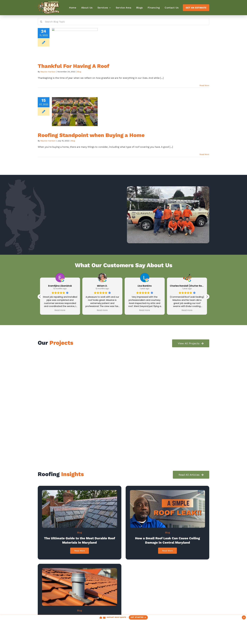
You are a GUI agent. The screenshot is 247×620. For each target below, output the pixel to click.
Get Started (137, 617)
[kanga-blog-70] (79, 569)
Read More (204, 85)
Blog (79, 72)
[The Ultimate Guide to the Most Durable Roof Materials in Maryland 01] (79, 491)
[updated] (167, 491)
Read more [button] (60, 310)
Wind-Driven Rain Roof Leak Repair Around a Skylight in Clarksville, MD (167, 398)
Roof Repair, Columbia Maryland (68, 437)
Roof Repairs (67, 405)
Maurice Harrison (48, 72)
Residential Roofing (50, 405)
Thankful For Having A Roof (73, 66)
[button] (207, 296)
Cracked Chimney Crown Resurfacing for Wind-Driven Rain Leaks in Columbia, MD (76, 398)
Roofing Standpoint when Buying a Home (91, 135)
